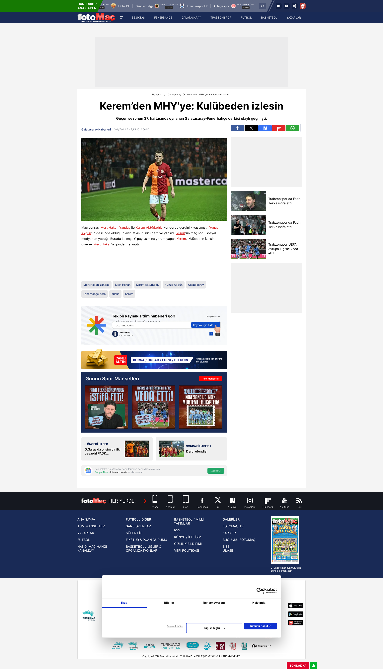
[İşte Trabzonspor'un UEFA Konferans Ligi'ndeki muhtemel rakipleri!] (200, 406)
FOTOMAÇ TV (233, 526)
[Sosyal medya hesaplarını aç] (295, 6)
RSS (177, 530)
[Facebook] (237, 128)
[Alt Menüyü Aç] (121, 17)
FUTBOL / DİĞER (138, 519)
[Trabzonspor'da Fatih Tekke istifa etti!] (106, 406)
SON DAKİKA (298, 665)
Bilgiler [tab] (169, 602)
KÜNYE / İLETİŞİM (187, 537)
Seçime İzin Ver (175, 626)
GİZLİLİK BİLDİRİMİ (188, 544)
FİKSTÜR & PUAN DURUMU (146, 540)
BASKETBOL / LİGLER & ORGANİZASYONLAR (143, 548)
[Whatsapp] (292, 128)
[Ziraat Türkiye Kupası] (303, 6)
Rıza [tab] (124, 602)
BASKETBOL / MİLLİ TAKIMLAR (189, 521)
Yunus (180, 233)
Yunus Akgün (174, 284)
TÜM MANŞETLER (91, 526)
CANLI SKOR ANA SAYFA (87, 6)
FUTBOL (83, 540)
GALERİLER (231, 519)
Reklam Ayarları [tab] (214, 602)
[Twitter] (251, 128)
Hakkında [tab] (259, 602)
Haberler (157, 94)
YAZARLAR (85, 533)
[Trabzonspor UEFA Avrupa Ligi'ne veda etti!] (153, 406)
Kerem (181, 239)
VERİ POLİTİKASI (186, 550)
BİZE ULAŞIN (228, 548)
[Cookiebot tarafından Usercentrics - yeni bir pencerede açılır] (259, 591)
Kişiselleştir (212, 628)
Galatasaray (174, 94)
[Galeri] (287, 6)
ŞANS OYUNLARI (139, 526)
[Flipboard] (278, 128)
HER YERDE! (122, 501)
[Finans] (154, 359)
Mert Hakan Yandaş (115, 227)
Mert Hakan (102, 244)
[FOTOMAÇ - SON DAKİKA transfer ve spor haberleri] (96, 17)
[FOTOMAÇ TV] (279, 6)
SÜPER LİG (134, 533)
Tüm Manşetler (210, 378)
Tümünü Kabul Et (260, 626)
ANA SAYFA (86, 519)
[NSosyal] (265, 128)
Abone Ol (216, 470)
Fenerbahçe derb (94, 293)
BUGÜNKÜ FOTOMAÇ (239, 540)
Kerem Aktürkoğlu (149, 227)
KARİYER (229, 533)
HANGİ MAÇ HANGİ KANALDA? (92, 548)
